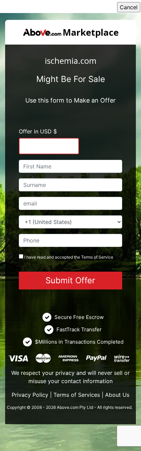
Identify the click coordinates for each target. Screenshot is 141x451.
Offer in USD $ (38, 131)
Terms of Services (76, 394)
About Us (117, 394)
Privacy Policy (30, 394)
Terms (87, 257)
